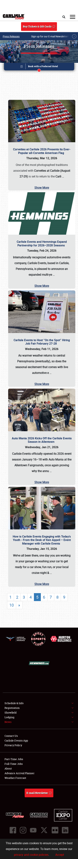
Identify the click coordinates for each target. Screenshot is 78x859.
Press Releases (11, 36)
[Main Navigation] (72, 17)
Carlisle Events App (16, 740)
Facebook (13, 830)
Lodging (9, 717)
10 (11, 605)
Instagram (23, 830)
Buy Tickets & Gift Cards (37, 26)
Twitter (44, 830)
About (8, 768)
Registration (12, 708)
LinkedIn (65, 830)
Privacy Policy (13, 745)
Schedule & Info (14, 703)
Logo (14, 16)
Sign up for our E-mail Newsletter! (50, 36)
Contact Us (11, 736)
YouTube (33, 830)
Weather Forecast (15, 778)
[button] (39, 67)
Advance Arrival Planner (19, 773)
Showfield (11, 712)
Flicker (55, 830)
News (8, 722)
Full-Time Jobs (14, 764)
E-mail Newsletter (37, 793)
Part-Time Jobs (14, 759)
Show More (41, 188)
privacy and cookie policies (31, 855)
